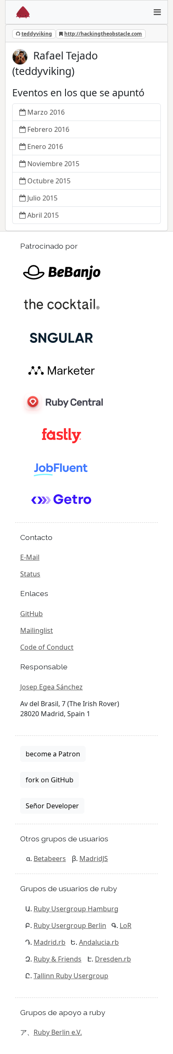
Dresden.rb (113, 959)
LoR (125, 925)
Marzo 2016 (46, 112)
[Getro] (61, 500)
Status (30, 573)
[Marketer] (61, 369)
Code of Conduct (46, 647)
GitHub (31, 613)
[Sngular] (61, 337)
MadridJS (93, 858)
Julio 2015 (42, 198)
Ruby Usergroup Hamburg (76, 908)
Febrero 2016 (48, 129)
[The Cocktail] (61, 304)
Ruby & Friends (57, 959)
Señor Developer (52, 805)
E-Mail (29, 557)
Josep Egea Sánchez (51, 687)
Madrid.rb (50, 942)
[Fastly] (61, 435)
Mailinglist (36, 630)
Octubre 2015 (49, 180)
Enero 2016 (45, 146)
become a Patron (53, 753)
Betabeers (50, 858)
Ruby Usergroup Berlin (70, 925)
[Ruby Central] (61, 402)
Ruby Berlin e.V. (58, 1032)
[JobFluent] (61, 467)
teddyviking (36, 33)
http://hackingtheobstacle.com (103, 33)
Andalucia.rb (99, 942)
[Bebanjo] (61, 271)
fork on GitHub (49, 779)
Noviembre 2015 (53, 163)
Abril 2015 (43, 215)
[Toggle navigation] (157, 12)
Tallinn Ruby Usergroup (71, 975)
